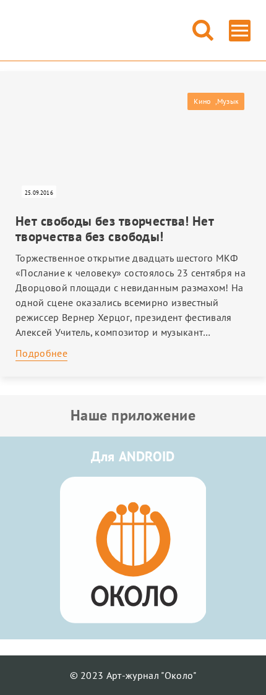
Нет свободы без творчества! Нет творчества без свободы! (114, 228)
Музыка (227, 101)
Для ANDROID (133, 456)
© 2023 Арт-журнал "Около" (133, 675)
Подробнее (41, 353)
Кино (202, 101)
